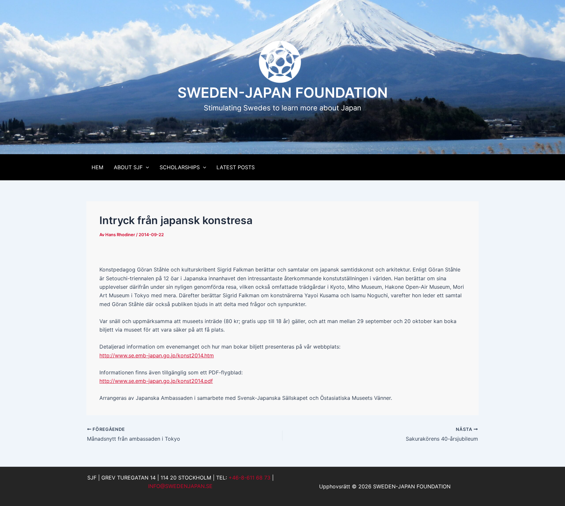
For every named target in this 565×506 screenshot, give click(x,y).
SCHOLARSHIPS (180, 167)
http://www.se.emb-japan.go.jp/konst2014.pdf (156, 381)
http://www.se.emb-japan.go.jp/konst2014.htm (156, 355)
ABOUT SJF (128, 167)
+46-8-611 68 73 (249, 477)
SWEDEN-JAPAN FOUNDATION (283, 92)
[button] (146, 167)
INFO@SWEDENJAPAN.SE (180, 486)
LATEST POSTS (235, 167)
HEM (97, 167)
